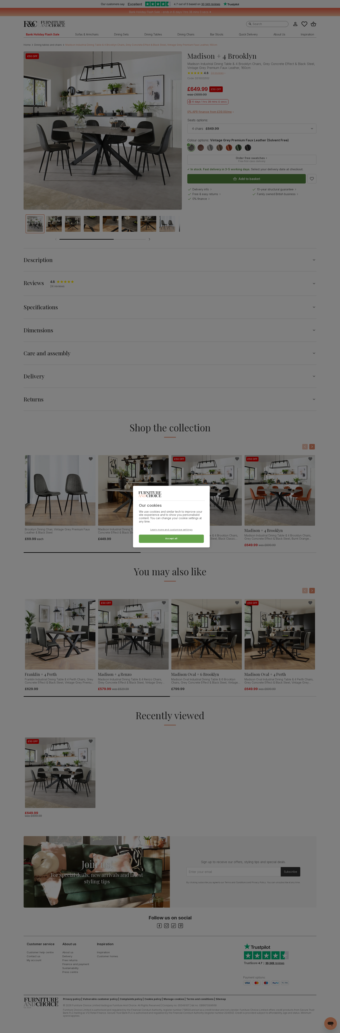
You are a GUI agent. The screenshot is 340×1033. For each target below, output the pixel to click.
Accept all (171, 538)
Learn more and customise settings (171, 529)
